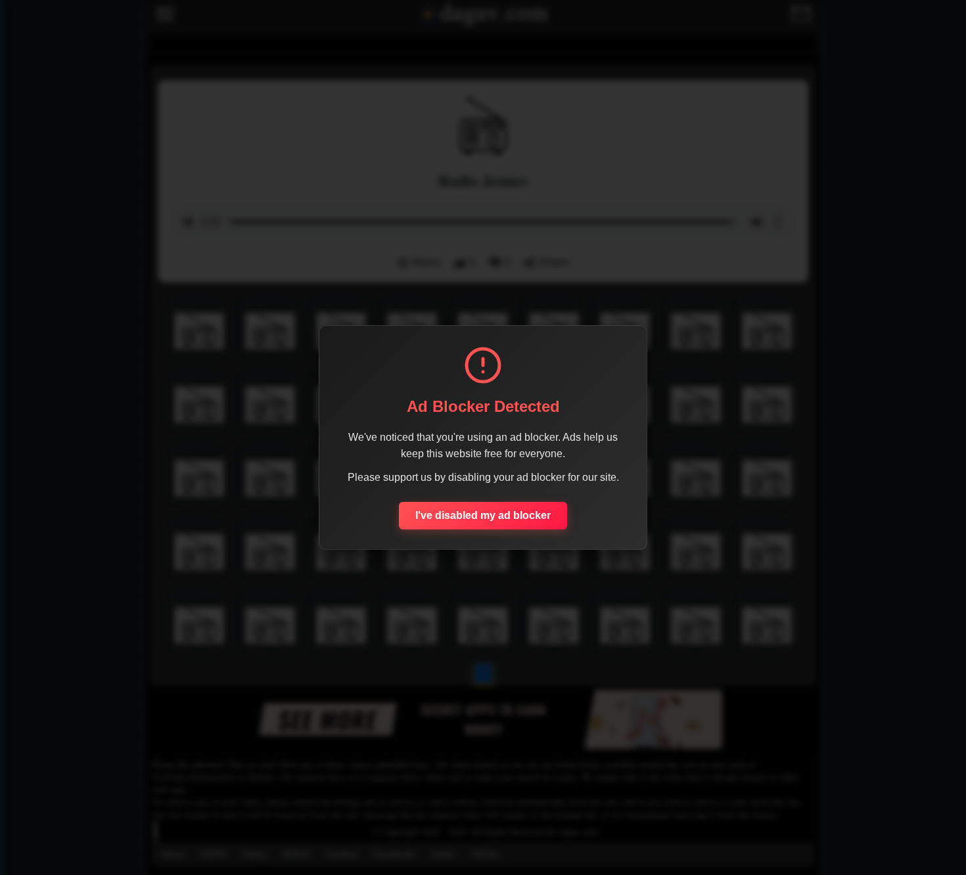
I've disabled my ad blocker (483, 515)
